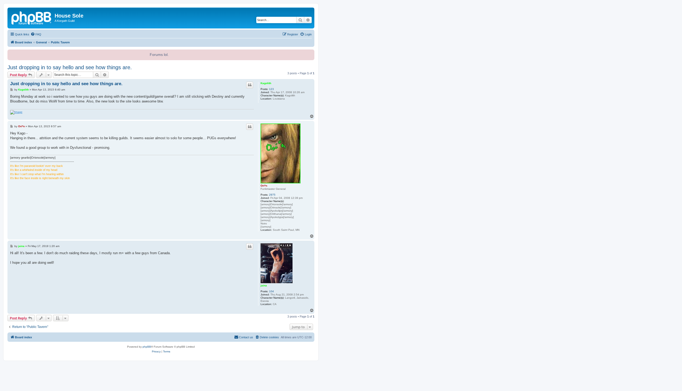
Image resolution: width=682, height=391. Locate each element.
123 (271, 89)
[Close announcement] (310, 53)
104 (271, 291)
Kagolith (266, 83)
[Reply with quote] (249, 85)
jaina (264, 285)
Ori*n (264, 185)
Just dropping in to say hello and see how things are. (69, 67)
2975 (272, 194)
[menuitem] (36, 34)
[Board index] (32, 17)
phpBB (147, 346)
